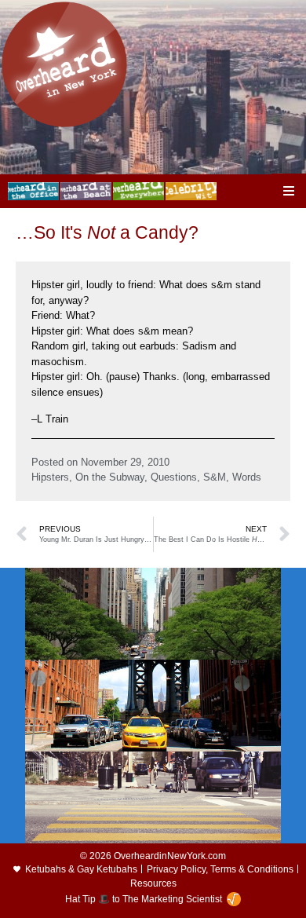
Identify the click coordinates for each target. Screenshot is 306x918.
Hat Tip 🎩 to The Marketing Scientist (143, 899)
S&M (214, 477)
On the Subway (109, 477)
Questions (174, 477)
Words (246, 477)
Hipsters (50, 477)
